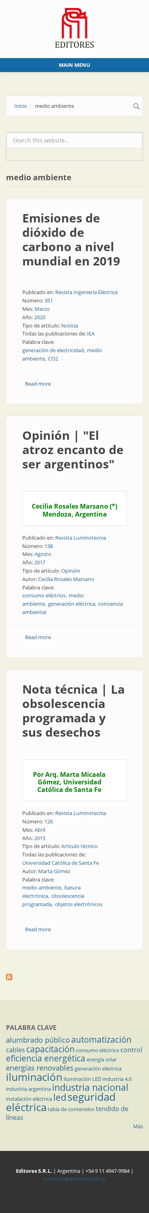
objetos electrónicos (79, 904)
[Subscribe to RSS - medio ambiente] (74, 977)
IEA (91, 333)
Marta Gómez (54, 871)
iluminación (34, 1077)
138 (49, 546)
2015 (39, 838)
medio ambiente (41, 887)
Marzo (42, 308)
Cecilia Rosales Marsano (66, 579)
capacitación (50, 1049)
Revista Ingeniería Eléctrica (86, 292)
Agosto (43, 554)
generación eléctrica (71, 603)
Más (138, 1126)
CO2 (53, 358)
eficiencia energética (45, 1058)
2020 (39, 317)
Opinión (70, 570)
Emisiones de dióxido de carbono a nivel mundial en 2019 (71, 239)
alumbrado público (38, 1040)
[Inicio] (74, 27)
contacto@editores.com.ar (74, 1178)
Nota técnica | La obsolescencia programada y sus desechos (73, 710)
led (59, 1097)
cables (15, 1049)
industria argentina (28, 1088)
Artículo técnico (79, 846)
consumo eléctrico (44, 595)
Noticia (69, 325)
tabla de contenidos (71, 1109)
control (131, 1049)
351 (49, 300)
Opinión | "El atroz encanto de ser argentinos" (73, 449)
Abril (40, 829)
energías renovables (40, 1068)
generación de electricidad (53, 350)
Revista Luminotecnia (80, 537)
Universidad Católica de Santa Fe (60, 862)
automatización (101, 1039)
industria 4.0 (117, 1078)
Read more (38, 383)
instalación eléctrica (29, 1098)
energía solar (102, 1059)
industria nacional (90, 1087)
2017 (39, 562)
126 (49, 821)
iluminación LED (82, 1078)
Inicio (20, 105)
